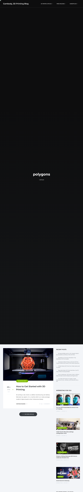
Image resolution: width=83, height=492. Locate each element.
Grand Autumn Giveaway (62, 480)
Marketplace (73, 3)
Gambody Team (59, 460)
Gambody (58, 411)
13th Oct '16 (64, 411)
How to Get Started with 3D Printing (30, 388)
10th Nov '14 (64, 435)
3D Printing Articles (46, 3)
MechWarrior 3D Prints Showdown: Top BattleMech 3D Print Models (66, 358)
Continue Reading (21, 403)
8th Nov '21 (66, 482)
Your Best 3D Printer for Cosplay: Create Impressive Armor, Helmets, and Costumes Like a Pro (67, 380)
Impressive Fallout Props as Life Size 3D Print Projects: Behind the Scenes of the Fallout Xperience (67, 362)
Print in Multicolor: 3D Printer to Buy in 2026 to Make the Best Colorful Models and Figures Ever (67, 375)
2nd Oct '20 (66, 460)
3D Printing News (22, 380)
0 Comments (47, 403)
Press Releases (61, 3)
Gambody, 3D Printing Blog (16, 4)
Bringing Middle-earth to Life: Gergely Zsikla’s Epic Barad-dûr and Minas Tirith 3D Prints (67, 354)
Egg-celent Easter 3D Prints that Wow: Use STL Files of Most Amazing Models (67, 371)
